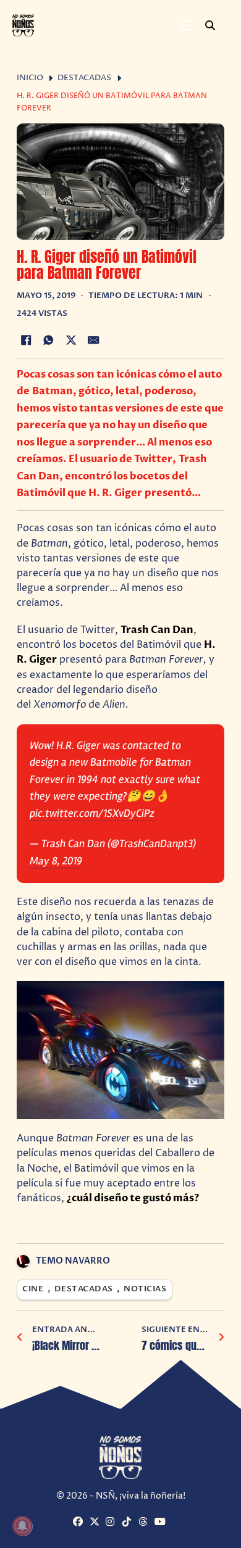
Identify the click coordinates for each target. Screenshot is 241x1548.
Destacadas (84, 78)
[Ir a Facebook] (79, 1522)
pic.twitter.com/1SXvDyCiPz (92, 813)
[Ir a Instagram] (112, 1522)
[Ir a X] (96, 1522)
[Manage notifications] (22, 1526)
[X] (71, 340)
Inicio (30, 78)
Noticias (145, 1289)
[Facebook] (26, 340)
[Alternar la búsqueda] (210, 25)
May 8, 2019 (56, 860)
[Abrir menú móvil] (185, 25)
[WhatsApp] (48, 340)
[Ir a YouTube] (160, 1522)
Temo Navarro (73, 1261)
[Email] (94, 340)
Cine (32, 1289)
